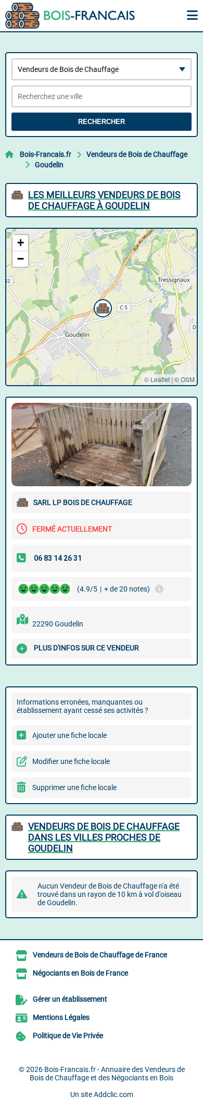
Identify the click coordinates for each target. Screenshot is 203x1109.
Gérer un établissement (70, 999)
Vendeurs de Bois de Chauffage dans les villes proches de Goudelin (104, 837)
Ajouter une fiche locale (69, 735)
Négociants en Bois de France (80, 973)
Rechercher (101, 122)
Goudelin (49, 165)
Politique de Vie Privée (68, 1035)
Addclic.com (113, 1094)
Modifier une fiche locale (71, 761)
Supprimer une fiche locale (74, 787)
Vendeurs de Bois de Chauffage (136, 154)
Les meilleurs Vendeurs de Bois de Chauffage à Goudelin (104, 200)
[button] (101, 307)
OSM (188, 379)
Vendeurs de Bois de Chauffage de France (100, 955)
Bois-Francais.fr (45, 154)
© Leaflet (157, 379)
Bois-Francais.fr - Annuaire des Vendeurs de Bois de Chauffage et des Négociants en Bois (107, 1073)
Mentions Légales (61, 1017)
